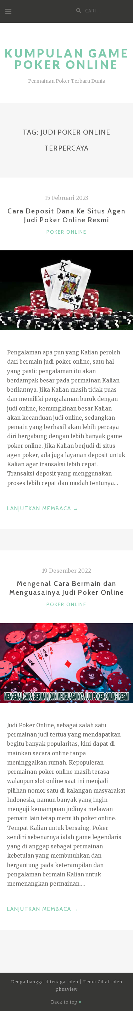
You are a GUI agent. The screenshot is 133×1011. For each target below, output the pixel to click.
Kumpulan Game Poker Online (66, 58)
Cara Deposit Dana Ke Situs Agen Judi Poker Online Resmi (66, 215)
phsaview (67, 989)
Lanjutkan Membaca (43, 509)
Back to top (65, 1002)
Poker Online (66, 232)
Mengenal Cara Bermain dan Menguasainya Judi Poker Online (66, 588)
